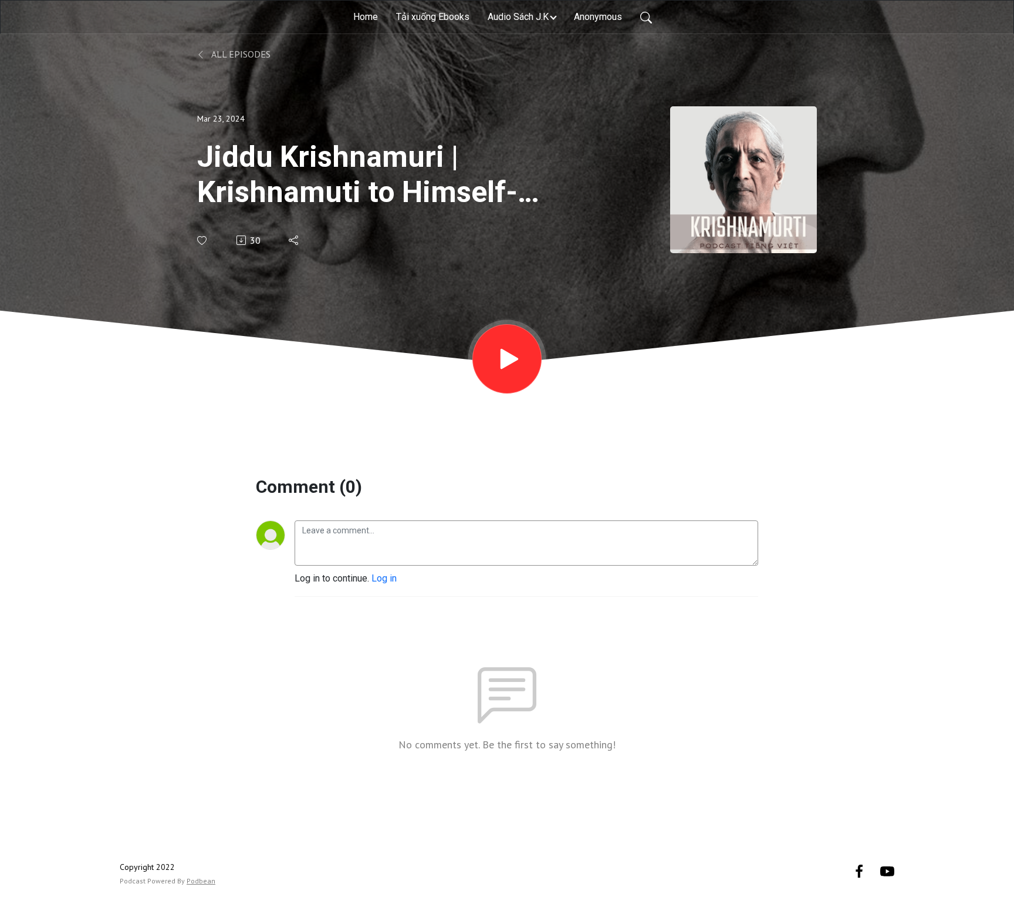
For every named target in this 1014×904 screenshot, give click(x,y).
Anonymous (598, 16)
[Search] (646, 17)
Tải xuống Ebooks (432, 16)
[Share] (294, 240)
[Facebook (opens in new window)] (859, 870)
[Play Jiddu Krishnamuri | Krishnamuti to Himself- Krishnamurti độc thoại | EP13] (507, 359)
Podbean (201, 880)
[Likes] (202, 240)
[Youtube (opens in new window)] (887, 870)
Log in (384, 578)
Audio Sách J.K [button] (518, 16)
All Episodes (240, 54)
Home (365, 16)
